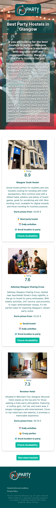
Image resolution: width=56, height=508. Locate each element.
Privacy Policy (12, 491)
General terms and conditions (17, 488)
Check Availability (27, 235)
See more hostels (28, 457)
